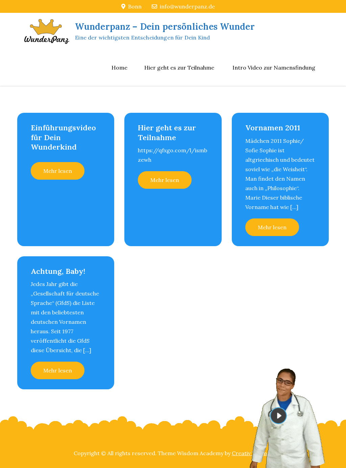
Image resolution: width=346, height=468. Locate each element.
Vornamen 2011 (272, 127)
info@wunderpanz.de (187, 6)
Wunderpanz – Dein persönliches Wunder (165, 26)
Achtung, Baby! (58, 271)
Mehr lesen (57, 170)
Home (119, 67)
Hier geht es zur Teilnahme (179, 67)
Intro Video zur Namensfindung (273, 67)
